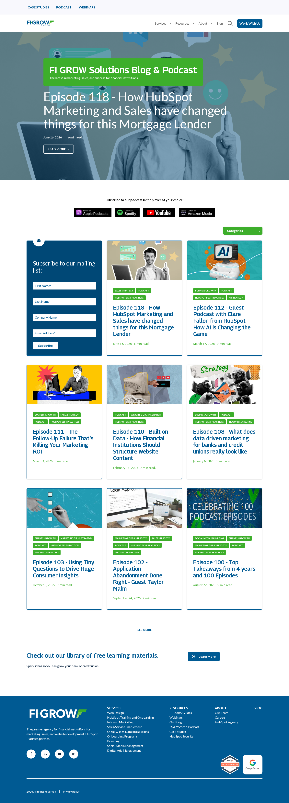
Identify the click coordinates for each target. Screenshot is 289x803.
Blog (219, 23)
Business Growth (205, 290)
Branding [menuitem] (113, 741)
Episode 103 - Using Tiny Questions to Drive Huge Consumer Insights (63, 569)
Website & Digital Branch (146, 414)
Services (160, 23)
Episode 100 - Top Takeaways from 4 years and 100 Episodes (224, 569)
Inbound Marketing (240, 421)
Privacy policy (71, 791)
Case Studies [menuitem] (178, 731)
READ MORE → (59, 149)
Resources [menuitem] (178, 708)
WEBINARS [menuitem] (87, 7)
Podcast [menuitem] (184, 727)
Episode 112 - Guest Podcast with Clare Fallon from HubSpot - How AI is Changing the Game (222, 320)
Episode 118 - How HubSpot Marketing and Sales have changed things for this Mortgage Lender (135, 110)
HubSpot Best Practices (129, 297)
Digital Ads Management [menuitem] (124, 750)
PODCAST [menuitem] (64, 7)
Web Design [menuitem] (115, 712)
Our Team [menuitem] (221, 712)
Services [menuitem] (114, 708)
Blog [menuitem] (258, 708)
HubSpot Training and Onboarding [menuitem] (130, 717)
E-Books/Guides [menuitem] (180, 712)
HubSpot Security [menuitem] (181, 736)
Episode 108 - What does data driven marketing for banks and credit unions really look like (224, 441)
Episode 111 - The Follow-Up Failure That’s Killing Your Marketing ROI (63, 441)
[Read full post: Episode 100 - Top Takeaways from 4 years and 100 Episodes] (224, 508)
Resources (182, 23)
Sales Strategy (124, 290)
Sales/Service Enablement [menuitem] (124, 727)
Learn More (207, 656)
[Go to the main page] (40, 23)
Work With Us (249, 23)
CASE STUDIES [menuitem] (38, 7)
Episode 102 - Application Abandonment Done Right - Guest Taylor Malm (138, 575)
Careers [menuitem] (220, 717)
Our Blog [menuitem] (175, 722)
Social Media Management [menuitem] (125, 746)
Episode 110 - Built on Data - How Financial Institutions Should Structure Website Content (140, 444)
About (203, 23)
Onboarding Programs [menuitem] (122, 736)
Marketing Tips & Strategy (76, 538)
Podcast (143, 290)
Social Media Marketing (209, 538)
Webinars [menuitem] (176, 717)
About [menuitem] (220, 708)
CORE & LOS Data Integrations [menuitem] (128, 731)
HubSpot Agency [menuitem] (226, 722)
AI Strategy (236, 297)
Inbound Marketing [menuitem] (120, 722)
